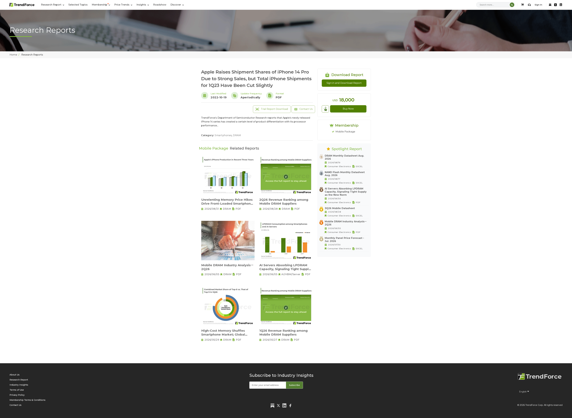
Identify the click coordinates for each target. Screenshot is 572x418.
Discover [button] (176, 4)
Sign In (538, 4)
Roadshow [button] (159, 4)
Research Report (19, 379)
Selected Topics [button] (78, 4)
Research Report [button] (51, 4)
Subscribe (294, 385)
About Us (15, 374)
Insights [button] (141, 4)
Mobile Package (345, 131)
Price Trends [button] (122, 4)
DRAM (237, 135)
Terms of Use (17, 390)
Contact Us (306, 109)
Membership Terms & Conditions (27, 400)
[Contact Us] (529, 4)
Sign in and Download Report (344, 83)
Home (13, 54)
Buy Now (348, 108)
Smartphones (223, 135)
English (523, 391)
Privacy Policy (17, 395)
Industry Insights (19, 384)
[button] (101, 5)
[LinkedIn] (561, 5)
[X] (555, 5)
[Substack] (550, 5)
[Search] (512, 5)
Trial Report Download (274, 109)
